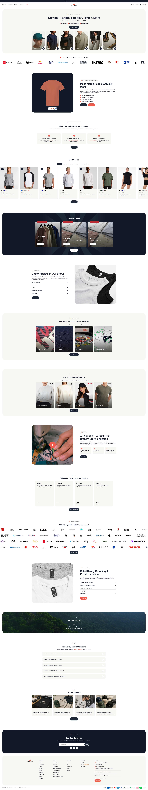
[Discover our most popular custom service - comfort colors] (103, 395)
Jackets (77, 163)
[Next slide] (146, 183)
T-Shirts (59, 163)
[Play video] (52, 445)
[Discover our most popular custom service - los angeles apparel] (45, 395)
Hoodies (71, 163)
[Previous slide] (2, 183)
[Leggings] (101, 48)
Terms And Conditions (20, 787)
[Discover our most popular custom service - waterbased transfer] (103, 339)
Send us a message (78, 649)
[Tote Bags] (115, 48)
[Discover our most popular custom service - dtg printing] (84, 339)
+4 (28, 190)
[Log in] (140, 4)
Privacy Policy (27, 787)
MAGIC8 (75, 1)
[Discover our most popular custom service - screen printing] (45, 339)
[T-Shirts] (57, 48)
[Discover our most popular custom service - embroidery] (64, 339)
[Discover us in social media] (71, 748)
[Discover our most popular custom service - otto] (84, 395)
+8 (106, 190)
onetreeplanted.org (78, 628)
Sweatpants (83, 163)
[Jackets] (72, 48)
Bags (89, 163)
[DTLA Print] (74, 4)
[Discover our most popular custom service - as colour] (64, 395)
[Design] (68, 178)
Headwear (66, 163)
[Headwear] (43, 48)
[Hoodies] (86, 48)
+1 (146, 190)
